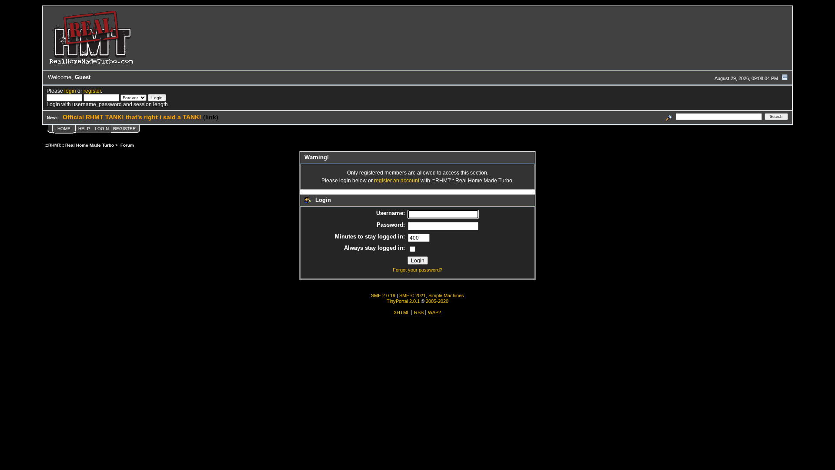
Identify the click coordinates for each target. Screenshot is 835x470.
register (92, 91)
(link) (209, 117)
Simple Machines (446, 295)
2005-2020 (437, 301)
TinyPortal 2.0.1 (403, 301)
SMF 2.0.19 (383, 295)
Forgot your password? (417, 269)
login (70, 91)
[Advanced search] (669, 116)
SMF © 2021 (412, 295)
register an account (396, 180)
